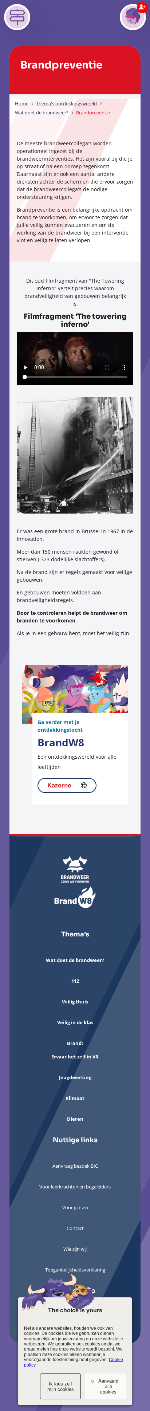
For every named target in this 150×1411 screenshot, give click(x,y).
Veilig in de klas (75, 1022)
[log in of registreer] (133, 17)
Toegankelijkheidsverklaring (75, 1269)
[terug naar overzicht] (17, 17)
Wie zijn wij (75, 1249)
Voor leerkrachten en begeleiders (75, 1186)
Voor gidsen (75, 1207)
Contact (75, 1228)
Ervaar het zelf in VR (75, 1056)
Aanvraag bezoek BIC (75, 1166)
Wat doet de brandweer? (41, 113)
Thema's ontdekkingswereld (66, 104)
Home (21, 104)
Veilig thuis (75, 1001)
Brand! (75, 1043)
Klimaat (75, 1098)
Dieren (75, 1119)
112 (75, 981)
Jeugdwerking (75, 1077)
